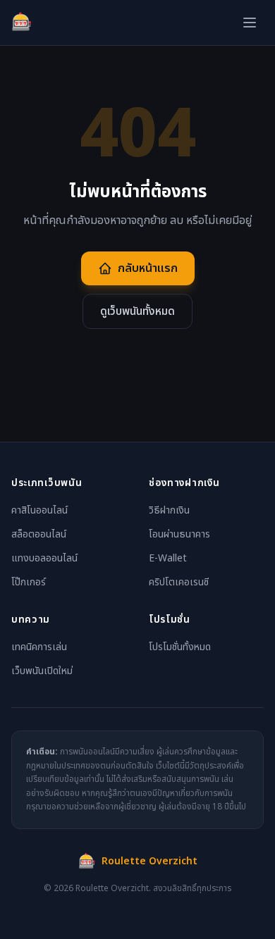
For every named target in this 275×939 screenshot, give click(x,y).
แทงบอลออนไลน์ (44, 558)
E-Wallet (168, 558)
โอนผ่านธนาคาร (179, 534)
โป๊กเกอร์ (28, 582)
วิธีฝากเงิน (169, 510)
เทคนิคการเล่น (39, 647)
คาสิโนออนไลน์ (39, 510)
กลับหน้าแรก (148, 268)
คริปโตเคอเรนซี (179, 582)
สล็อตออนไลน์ (38, 534)
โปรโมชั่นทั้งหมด (180, 647)
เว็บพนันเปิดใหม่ (42, 671)
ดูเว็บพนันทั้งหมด (137, 311)
